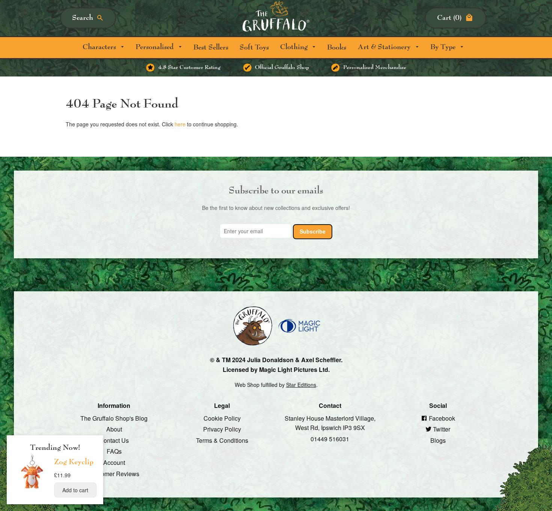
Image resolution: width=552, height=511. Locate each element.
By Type (443, 47)
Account (114, 462)
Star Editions (301, 384)
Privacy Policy (222, 429)
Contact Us (114, 440)
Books (336, 47)
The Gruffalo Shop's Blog (114, 418)
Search (82, 18)
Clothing (294, 47)
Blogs (438, 440)
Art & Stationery (384, 47)
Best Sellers (210, 47)
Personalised (155, 47)
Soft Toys (254, 47)
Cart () (449, 18)
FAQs (114, 451)
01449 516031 (330, 438)
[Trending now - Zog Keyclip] (32, 488)
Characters (100, 47)
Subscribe (313, 231)
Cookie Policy (222, 418)
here (180, 124)
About (114, 429)
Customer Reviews (114, 473)
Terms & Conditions (222, 440)
